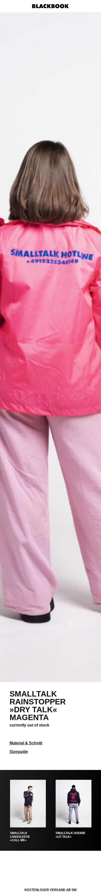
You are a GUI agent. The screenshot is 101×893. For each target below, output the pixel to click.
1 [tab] (43, 678)
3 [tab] (58, 678)
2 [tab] (51, 678)
